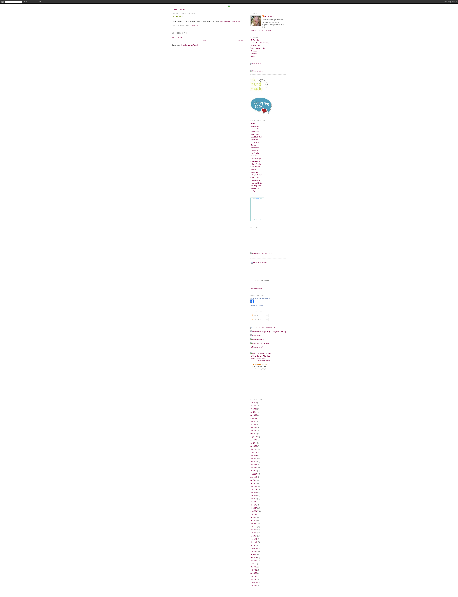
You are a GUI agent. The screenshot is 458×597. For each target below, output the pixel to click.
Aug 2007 (253, 514)
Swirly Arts (254, 140)
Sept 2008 (254, 474)
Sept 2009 (254, 437)
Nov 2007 (253, 505)
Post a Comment (177, 37)
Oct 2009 (253, 434)
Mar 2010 (253, 421)
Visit (256, 288)
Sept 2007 (254, 511)
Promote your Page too (257, 305)
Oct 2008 (253, 471)
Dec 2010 (253, 406)
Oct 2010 (253, 409)
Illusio (252, 123)
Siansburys (254, 150)
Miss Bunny (254, 188)
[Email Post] (198, 25)
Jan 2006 (253, 573)
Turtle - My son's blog (257, 48)
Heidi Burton (254, 172)
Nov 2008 (253, 468)
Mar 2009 (253, 455)
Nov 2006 (253, 542)
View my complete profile (260, 30)
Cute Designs (255, 161)
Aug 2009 (253, 440)
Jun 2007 (253, 520)
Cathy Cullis (254, 177)
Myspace (253, 51)
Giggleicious (254, 126)
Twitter (252, 56)
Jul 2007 (253, 517)
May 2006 (253, 561)
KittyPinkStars (255, 153)
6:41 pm (195, 25)
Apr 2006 (253, 564)
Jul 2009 (253, 443)
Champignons (255, 167)
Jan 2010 (253, 424)
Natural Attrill (254, 134)
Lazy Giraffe (254, 131)
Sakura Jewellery (256, 164)
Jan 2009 (253, 461)
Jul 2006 (253, 554)
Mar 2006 (253, 567)
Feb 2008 (253, 496)
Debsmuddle (254, 148)
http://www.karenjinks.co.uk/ (230, 21)
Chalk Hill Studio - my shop (259, 43)
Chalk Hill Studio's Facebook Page (260, 298)
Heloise (253, 169)
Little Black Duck (256, 137)
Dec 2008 (253, 465)
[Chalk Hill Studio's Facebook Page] (252, 303)
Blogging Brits (257, 347)
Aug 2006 (253, 551)
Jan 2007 (253, 536)
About (182, 9)
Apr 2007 (253, 527)
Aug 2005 (253, 585)
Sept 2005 (254, 582)
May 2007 (253, 523)
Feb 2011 (253, 403)
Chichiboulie (254, 129)
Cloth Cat (253, 156)
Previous (258, 358)
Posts (255, 315)
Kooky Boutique (255, 159)
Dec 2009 (253, 427)
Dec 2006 (253, 539)
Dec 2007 (253, 502)
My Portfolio (254, 40)
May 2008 (253, 486)
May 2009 (253, 449)
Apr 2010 (253, 418)
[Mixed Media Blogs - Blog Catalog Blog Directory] (268, 332)
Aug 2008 (253, 477)
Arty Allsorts (254, 142)
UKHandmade (255, 45)
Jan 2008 (253, 499)
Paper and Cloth (256, 183)
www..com (257, 198)
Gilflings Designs (256, 175)
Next (264, 358)
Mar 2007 (253, 530)
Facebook (253, 54)
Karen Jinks (269, 16)
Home (175, 9)
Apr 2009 (253, 452)
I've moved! (177, 16)
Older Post (239, 41)
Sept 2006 (254, 548)
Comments (257, 319)
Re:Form (253, 191)
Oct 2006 (253, 545)
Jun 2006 (253, 558)
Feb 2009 (253, 458)
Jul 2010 (253, 412)
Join (252, 358)
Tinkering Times (256, 186)
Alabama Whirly (255, 180)
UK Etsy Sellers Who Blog (260, 356)
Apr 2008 (253, 489)
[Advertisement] (261, 385)
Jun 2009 (253, 446)
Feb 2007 (253, 533)
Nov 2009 (253, 431)
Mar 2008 (253, 492)
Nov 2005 (253, 579)
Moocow (253, 145)
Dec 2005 (253, 576)
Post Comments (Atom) (189, 45)
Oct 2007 (253, 508)
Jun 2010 (253, 415)
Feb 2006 (253, 570)
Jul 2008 (253, 480)
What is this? (257, 220)
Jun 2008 (253, 483)
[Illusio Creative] (256, 71)
